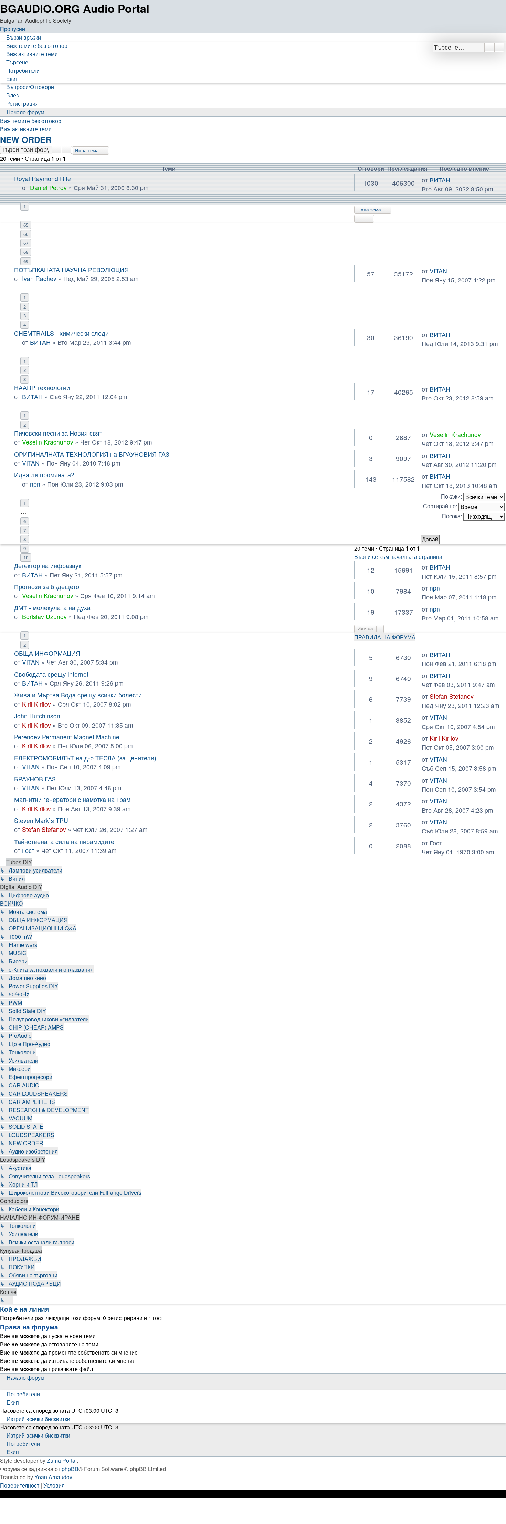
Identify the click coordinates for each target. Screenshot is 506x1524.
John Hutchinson (37, 715)
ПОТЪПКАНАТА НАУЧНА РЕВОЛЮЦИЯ (71, 269)
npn (35, 484)
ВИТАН (40, 342)
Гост (28, 850)
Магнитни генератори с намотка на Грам (72, 799)
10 (25, 557)
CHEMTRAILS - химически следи (61, 333)
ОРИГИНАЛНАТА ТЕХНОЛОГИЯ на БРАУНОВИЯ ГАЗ (91, 454)
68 (25, 252)
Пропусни (12, 29)
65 (25, 225)
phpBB (70, 1469)
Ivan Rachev (39, 278)
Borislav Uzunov (44, 616)
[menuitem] (33, 46)
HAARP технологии (42, 387)
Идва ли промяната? (44, 474)
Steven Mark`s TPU (41, 820)
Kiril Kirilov (36, 704)
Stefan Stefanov (452, 696)
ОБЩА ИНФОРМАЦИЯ (47, 653)
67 (25, 243)
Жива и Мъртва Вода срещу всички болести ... (81, 694)
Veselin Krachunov (47, 442)
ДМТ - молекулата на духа (52, 607)
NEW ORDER (25, 139)
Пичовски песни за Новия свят (58, 433)
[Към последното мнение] (451, 271)
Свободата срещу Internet (51, 674)
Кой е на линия (24, 1309)
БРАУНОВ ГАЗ (35, 778)
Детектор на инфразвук (47, 565)
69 (25, 261)
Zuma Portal (62, 1460)
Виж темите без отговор (30, 121)
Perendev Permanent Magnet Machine (66, 736)
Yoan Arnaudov (53, 1477)
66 (25, 234)
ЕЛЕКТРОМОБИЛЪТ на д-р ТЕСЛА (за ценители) (85, 757)
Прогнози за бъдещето (46, 586)
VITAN (438, 271)
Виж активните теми (26, 129)
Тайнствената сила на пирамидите (64, 841)
